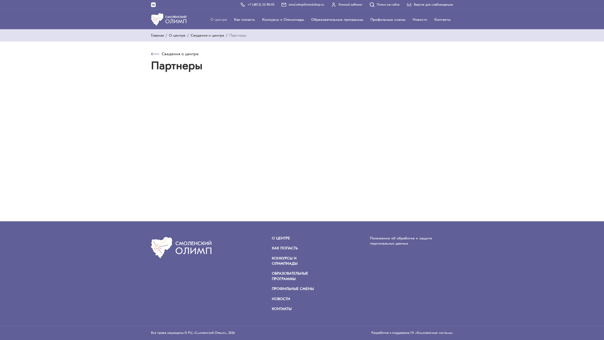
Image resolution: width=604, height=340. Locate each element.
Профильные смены (388, 19)
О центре (218, 19)
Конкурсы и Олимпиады (283, 19)
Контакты (442, 19)
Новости (420, 19)
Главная (157, 35)
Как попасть (244, 19)
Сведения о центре (207, 35)
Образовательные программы (337, 19)
